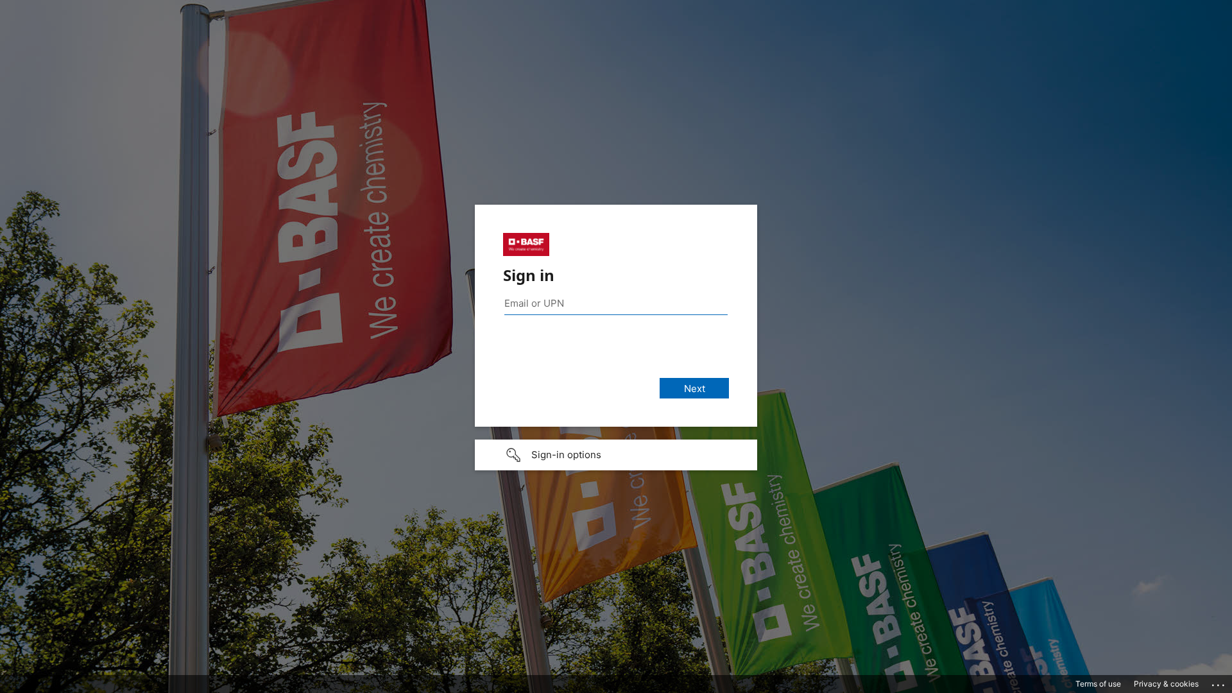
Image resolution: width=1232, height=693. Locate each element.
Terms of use (1098, 684)
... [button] (1219, 682)
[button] (616, 455)
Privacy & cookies (1166, 684)
